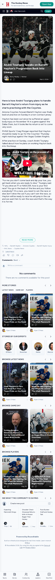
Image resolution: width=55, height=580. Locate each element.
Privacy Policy (30, 547)
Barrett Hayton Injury (44, 246)
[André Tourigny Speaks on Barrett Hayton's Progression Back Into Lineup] (27, 49)
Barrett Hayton (15, 246)
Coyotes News (18, 248)
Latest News (10, 252)
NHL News (7, 248)
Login (48, 11)
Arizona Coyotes (28, 246)
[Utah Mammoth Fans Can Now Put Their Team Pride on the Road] (15, 310)
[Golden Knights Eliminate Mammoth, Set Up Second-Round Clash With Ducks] (15, 426)
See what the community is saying (20, 498)
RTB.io (27, 543)
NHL (6, 246)
